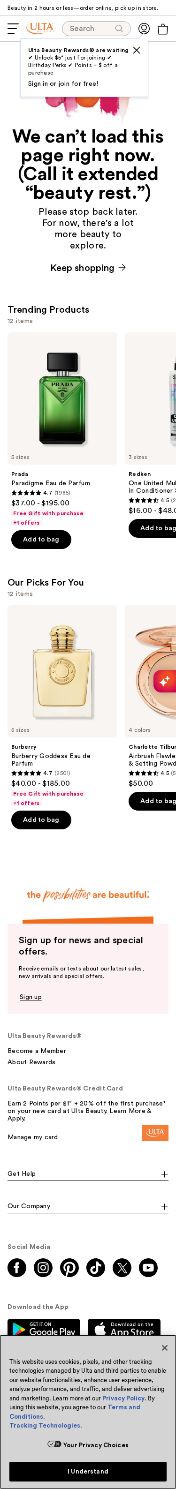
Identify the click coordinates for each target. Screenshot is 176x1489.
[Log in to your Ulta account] (144, 28)
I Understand (88, 1471)
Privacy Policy (123, 1398)
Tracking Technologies (44, 1425)
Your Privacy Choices (96, 1445)
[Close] (164, 1348)
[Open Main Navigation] (13, 28)
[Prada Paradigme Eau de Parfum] (62, 429)
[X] (136, 50)
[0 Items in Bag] (162, 29)
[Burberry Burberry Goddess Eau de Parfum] (62, 706)
